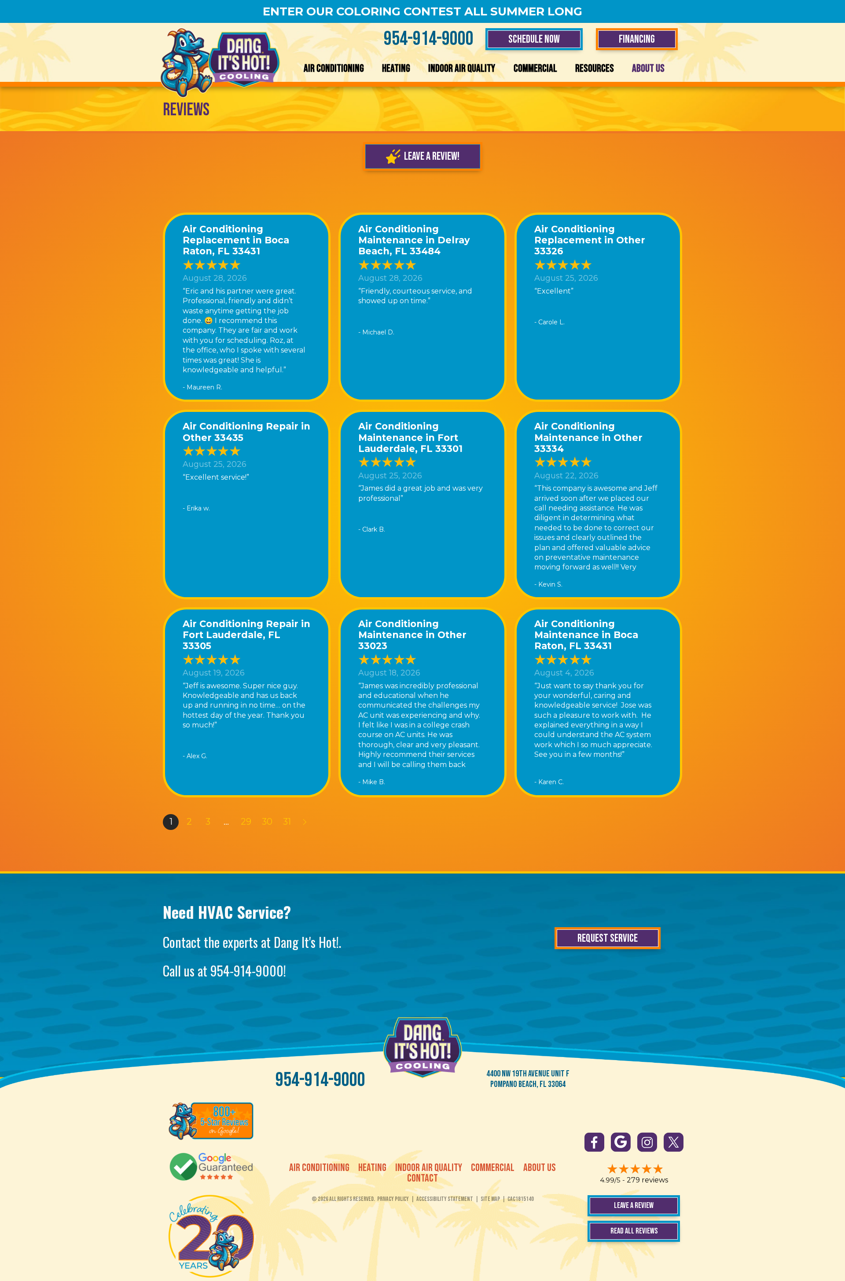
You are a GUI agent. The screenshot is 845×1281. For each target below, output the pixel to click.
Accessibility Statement (444, 1199)
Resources (594, 68)
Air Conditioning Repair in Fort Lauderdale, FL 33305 (246, 634)
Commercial (535, 68)
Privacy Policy (393, 1199)
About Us (648, 68)
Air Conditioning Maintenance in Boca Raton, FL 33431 (586, 634)
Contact (422, 1178)
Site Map (490, 1199)
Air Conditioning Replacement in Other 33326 (589, 240)
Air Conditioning (334, 68)
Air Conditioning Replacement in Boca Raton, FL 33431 (236, 240)
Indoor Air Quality (461, 68)
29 (246, 821)
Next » (305, 822)
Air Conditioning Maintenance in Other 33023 (412, 634)
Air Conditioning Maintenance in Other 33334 (588, 437)
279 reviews (647, 1180)
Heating (396, 68)
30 (267, 821)
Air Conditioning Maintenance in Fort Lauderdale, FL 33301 (410, 437)
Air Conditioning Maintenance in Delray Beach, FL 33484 (414, 240)
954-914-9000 (429, 39)
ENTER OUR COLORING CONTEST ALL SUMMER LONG (422, 11)
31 (287, 821)
